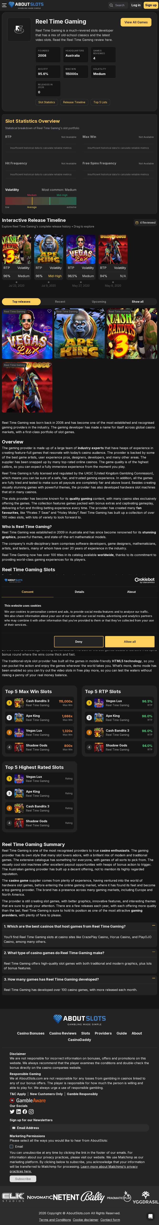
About (137, 1033)
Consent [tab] (27, 591)
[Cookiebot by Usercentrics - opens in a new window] (138, 580)
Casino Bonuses (30, 1033)
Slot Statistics (46, 102)
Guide (122, 1033)
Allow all (130, 641)
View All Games (136, 22)
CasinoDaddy (79, 1040)
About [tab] (131, 591)
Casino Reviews (62, 1033)
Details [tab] (79, 591)
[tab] (21, 301)
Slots (85, 1033)
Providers (103, 1033)
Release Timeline (74, 102)
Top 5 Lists (100, 102)
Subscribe (23, 1179)
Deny (78, 641)
